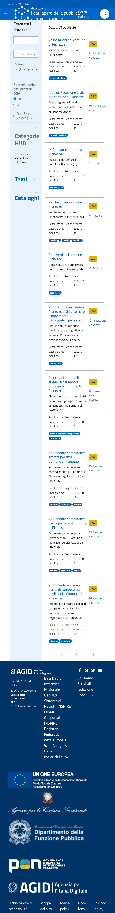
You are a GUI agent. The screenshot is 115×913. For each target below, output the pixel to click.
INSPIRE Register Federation (53, 728)
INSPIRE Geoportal (52, 714)
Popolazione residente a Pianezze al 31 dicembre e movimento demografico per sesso (67, 313)
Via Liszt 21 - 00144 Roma (21, 682)
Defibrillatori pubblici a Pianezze (65, 152)
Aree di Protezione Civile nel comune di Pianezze (67, 94)
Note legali (82, 906)
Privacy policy (100, 906)
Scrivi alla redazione (85, 686)
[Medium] (86, 670)
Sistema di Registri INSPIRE (57, 703)
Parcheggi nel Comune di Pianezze (67, 204)
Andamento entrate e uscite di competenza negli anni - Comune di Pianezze (65, 591)
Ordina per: (20, 64)
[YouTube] (100, 670)
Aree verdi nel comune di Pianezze (67, 257)
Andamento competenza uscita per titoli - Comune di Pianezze (67, 523)
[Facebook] (79, 670)
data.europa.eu (56, 740)
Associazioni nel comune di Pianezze (67, 42)
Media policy (65, 906)
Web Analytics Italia (55, 748)
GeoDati (50, 695)
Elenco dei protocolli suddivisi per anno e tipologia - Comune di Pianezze (65, 384)
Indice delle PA (56, 757)
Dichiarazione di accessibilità (20, 906)
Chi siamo (85, 678)
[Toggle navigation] (5, 13)
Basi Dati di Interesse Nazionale (53, 684)
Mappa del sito (46, 906)
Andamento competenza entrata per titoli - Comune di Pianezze (67, 457)
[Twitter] (93, 670)
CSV (93, 43)
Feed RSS (85, 695)
